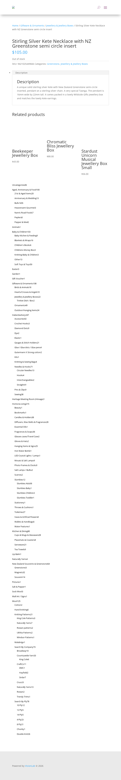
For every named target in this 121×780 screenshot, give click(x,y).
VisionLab (30, 765)
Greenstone (53, 63)
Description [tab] (21, 72)
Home (15, 25)
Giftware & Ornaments (32, 25)
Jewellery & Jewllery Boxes (59, 25)
